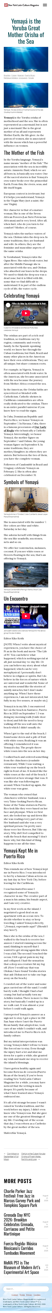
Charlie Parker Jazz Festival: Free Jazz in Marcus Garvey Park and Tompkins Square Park (22, 1198)
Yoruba (31, 78)
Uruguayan (23, 78)
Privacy (29, 1295)
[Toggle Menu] (45, 5)
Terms (22, 1295)
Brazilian (7, 75)
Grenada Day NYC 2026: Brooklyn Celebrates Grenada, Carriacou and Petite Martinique (19, 1224)
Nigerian (20, 75)
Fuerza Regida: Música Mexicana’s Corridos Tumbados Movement (20, 1248)
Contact (15, 1295)
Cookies (37, 1295)
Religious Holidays (11, 78)
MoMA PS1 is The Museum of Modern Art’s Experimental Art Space (22, 1267)
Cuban (14, 75)
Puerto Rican (30, 75)
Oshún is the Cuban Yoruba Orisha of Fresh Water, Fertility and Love (33, 1156)
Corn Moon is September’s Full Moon (11, 1156)
